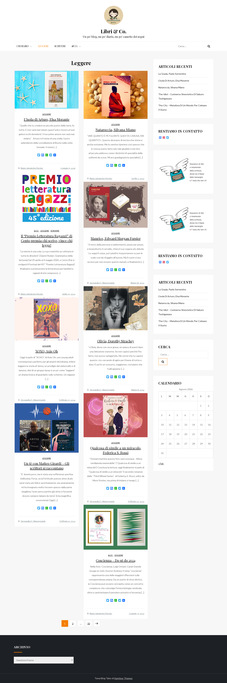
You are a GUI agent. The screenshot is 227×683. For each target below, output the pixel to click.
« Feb (161, 463)
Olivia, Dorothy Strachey (115, 341)
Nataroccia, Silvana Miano (116, 129)
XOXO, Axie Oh (46, 351)
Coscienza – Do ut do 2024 (115, 560)
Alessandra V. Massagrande (102, 282)
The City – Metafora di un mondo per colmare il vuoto (182, 107)
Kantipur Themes (123, 678)
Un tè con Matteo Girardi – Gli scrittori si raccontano (46, 465)
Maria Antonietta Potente (32, 168)
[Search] (209, 46)
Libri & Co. (113, 31)
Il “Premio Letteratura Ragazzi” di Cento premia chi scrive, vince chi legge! (46, 240)
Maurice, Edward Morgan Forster (116, 238)
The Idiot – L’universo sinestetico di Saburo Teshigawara (181, 96)
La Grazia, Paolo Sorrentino (172, 73)
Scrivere (60, 46)
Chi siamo (22, 46)
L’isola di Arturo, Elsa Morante (46, 119)
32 (89, 623)
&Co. (75, 46)
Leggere (43, 46)
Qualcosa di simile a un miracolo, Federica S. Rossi (115, 450)
